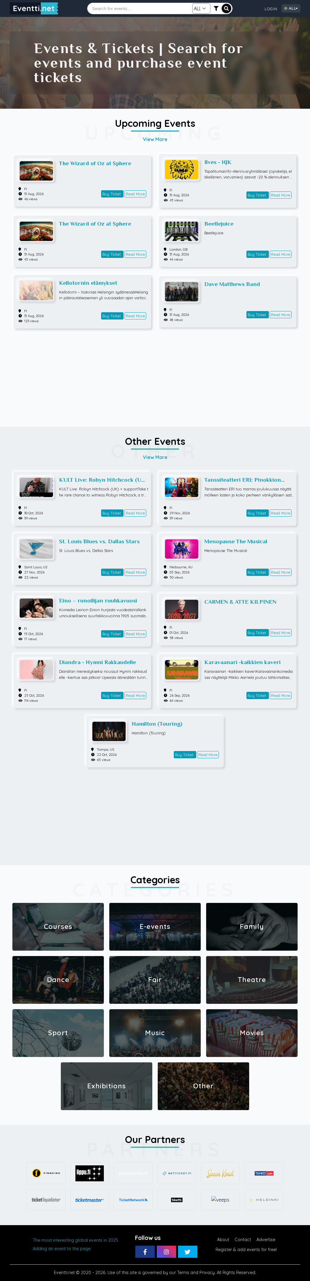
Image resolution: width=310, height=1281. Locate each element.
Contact (243, 1239)
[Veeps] (220, 1200)
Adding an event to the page (62, 1248)
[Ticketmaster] (89, 1200)
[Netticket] (176, 1173)
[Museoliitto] (133, 1173)
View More (155, 139)
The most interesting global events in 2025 (75, 1240)
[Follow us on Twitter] (187, 1252)
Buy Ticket (112, 193)
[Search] (226, 8)
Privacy (207, 1272)
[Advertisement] (155, 374)
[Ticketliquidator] (46, 1200)
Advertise (265, 1239)
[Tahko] (264, 1173)
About (223, 1239)
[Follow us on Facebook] (145, 1252)
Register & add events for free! (246, 1249)
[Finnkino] (46, 1173)
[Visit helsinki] (264, 1200)
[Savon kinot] (220, 1173)
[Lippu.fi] (89, 1173)
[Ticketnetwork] (133, 1200)
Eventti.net (64, 1272)
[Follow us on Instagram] (166, 1252)
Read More (135, 193)
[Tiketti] (176, 1200)
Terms (183, 1272)
